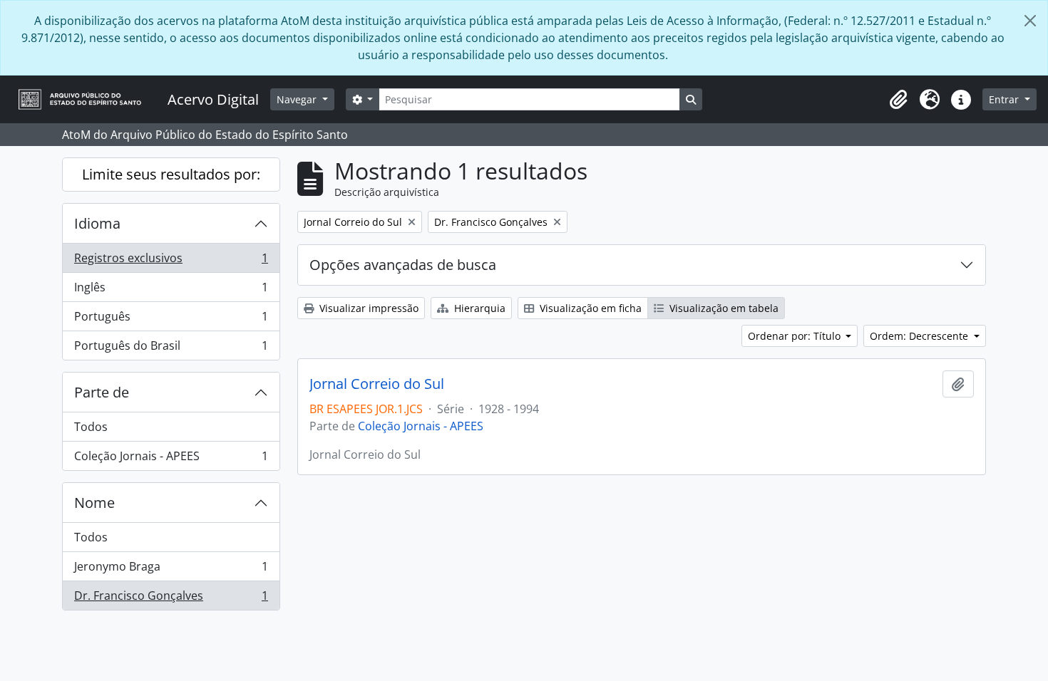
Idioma (97, 223)
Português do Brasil (170, 349)
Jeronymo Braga (170, 569)
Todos (91, 427)
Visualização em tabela (723, 308)
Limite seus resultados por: (171, 174)
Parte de (101, 392)
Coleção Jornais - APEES (170, 459)
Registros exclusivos (170, 261)
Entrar (1005, 99)
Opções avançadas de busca (402, 264)
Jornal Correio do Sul (376, 384)
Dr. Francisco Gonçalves (170, 599)
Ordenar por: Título (795, 336)
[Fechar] (1030, 21)
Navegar (298, 99)
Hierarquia (478, 308)
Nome (94, 502)
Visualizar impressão (367, 308)
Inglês (170, 290)
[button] (898, 99)
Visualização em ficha (589, 308)
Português (170, 319)
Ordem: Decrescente (920, 336)
